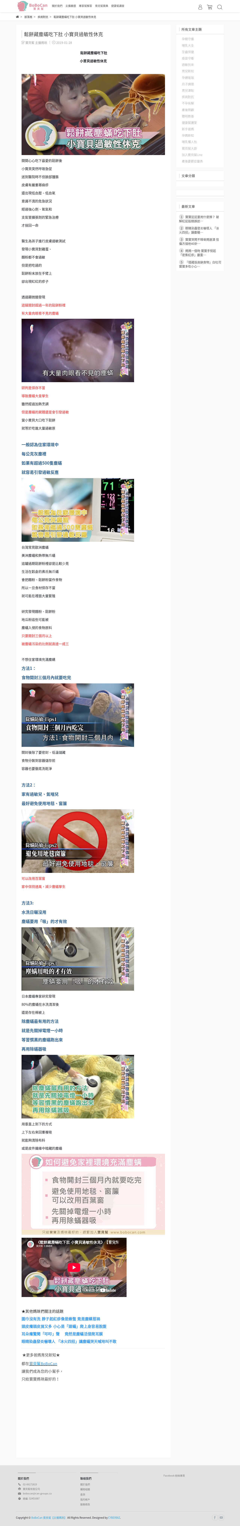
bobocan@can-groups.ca (37, 1493)
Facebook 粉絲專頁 (174, 1475)
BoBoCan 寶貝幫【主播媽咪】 (49, 1517)
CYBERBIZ (114, 1517)
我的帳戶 (85, 1499)
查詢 (82, 1494)
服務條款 (85, 1504)
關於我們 (85, 1484)
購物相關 (85, 1489)
